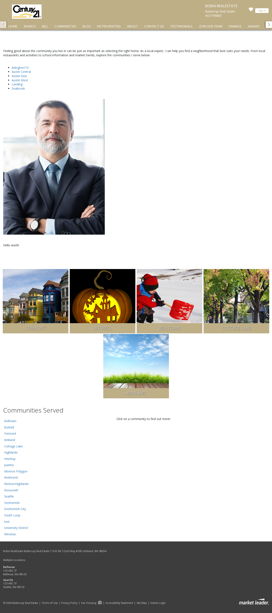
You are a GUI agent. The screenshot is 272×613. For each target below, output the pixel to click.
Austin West (20, 80)
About (132, 26)
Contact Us (154, 26)
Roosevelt (11, 490)
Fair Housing (88, 603)
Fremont (10, 433)
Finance (235, 26)
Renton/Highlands (16, 484)
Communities (65, 26)
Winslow (10, 534)
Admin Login (158, 603)
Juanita (9, 465)
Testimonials (181, 26)
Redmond (11, 477)
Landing (17, 84)
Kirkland (9, 440)
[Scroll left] (3, 24)
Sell (45, 26)
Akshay (254, 26)
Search (29, 26)
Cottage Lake (13, 446)
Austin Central (21, 72)
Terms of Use (50, 603)
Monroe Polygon (15, 471)
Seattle (9, 496)
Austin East (19, 76)
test (7, 522)
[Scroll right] (269, 24)
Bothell (9, 427)
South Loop (12, 515)
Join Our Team (210, 26)
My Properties (109, 26)
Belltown (10, 421)
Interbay (10, 459)
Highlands (11, 452)
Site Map (142, 603)
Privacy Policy (69, 603)
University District (16, 528)
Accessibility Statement (119, 603)
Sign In (262, 10)
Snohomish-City (15, 509)
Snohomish (12, 503)
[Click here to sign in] (251, 10)
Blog (87, 26)
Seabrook (18, 88)
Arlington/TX (20, 68)
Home (12, 26)
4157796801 (213, 16)
